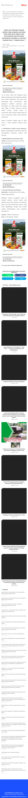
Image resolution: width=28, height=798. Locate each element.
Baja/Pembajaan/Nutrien (11, 45)
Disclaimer (14, 794)
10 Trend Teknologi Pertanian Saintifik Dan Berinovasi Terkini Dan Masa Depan (13, 482)
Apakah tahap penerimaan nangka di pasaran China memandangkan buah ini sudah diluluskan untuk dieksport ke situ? (13, 770)
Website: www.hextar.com (8, 91)
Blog (4, 45)
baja (5, 265)
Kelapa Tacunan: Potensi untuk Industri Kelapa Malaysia (12, 633)
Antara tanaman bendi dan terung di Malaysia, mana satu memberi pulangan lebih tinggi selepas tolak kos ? (14, 548)
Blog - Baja (21, 45)
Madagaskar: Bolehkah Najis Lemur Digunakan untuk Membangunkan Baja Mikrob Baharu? (14, 315)
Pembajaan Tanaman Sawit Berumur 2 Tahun (14, 515)
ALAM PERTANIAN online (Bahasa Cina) (13, 792)
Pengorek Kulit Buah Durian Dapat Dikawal (13, 381)
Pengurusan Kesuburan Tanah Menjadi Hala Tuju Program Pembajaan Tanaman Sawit (14, 449)
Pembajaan (19, 265)
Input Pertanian (4, 47)
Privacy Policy (20, 794)
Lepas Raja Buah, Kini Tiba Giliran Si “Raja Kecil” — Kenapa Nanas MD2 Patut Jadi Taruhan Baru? (13, 349)
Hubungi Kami (7, 794)
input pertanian (11, 265)
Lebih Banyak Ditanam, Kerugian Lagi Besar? (10, 752)
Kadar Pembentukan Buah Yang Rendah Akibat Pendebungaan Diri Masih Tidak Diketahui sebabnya (14, 582)
